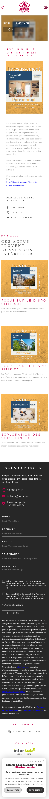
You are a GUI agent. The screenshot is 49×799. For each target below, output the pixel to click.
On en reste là (35, 761)
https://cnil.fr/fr (23, 667)
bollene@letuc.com (18, 496)
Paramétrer (13, 790)
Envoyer (13, 613)
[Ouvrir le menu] (46, 7)
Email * (7, 542)
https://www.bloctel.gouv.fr (13, 692)
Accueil (6, 23)
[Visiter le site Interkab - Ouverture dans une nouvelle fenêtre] (24, 751)
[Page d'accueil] (24, 7)
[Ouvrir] (3, 7)
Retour (17, 29)
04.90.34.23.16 (15, 490)
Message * (9, 566)
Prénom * (8, 529)
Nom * (6, 517)
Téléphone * (10, 554)
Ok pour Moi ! (35, 790)
